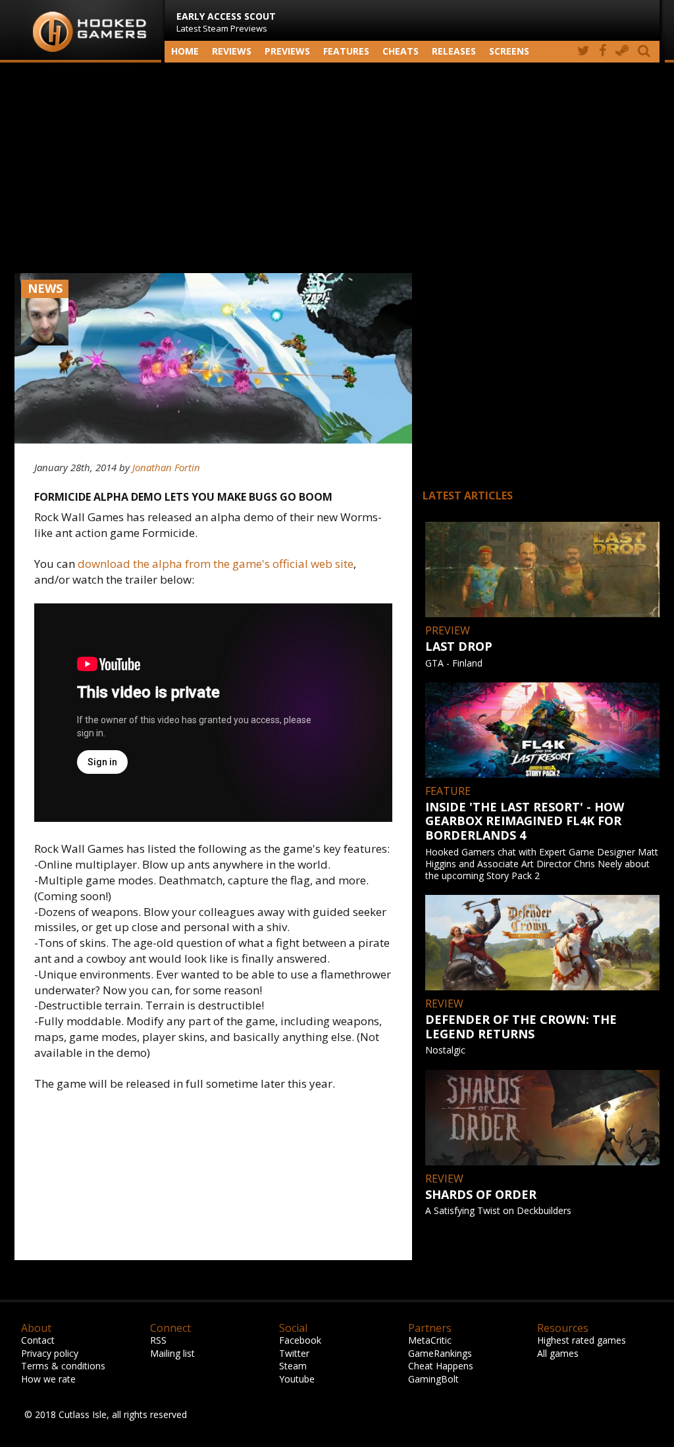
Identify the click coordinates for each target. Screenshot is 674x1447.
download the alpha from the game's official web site (215, 563)
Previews (287, 51)
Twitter (294, 1353)
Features (346, 51)
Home (185, 51)
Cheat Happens (440, 1365)
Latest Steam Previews (226, 22)
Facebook (300, 1340)
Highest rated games (581, 1340)
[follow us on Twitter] (583, 52)
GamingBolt (433, 1379)
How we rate (48, 1379)
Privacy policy (49, 1353)
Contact (38, 1340)
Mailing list (172, 1353)
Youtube (297, 1379)
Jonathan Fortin (166, 467)
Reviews (231, 51)
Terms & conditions (63, 1365)
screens (509, 51)
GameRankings (440, 1353)
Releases (454, 51)
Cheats (400, 51)
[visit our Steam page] (622, 52)
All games (558, 1353)
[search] (646, 52)
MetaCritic (430, 1340)
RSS (158, 1340)
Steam (293, 1365)
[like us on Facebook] (602, 52)
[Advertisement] (337, 168)
